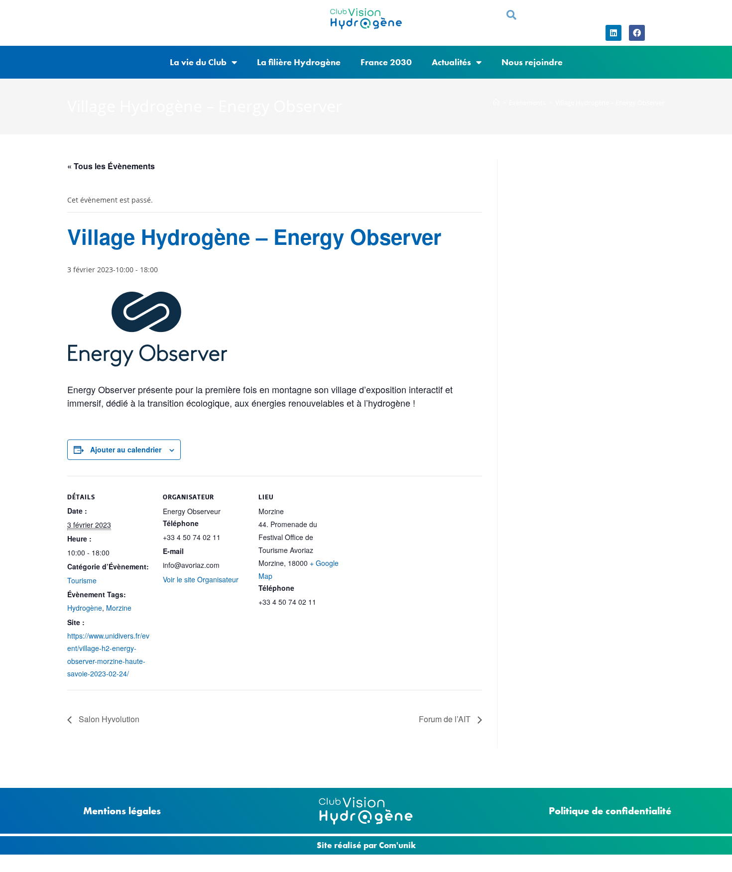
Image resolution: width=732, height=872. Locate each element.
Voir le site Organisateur (201, 579)
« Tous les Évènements (111, 166)
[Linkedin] (613, 33)
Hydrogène (84, 608)
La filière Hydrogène (299, 62)
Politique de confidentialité (610, 810)
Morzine (118, 608)
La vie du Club (198, 62)
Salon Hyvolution (108, 719)
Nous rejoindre (532, 62)
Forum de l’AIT (446, 719)
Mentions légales (122, 810)
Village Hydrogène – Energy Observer (610, 102)
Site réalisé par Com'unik (366, 845)
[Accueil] (496, 102)
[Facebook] (637, 33)
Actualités (451, 62)
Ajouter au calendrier (125, 449)
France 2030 (386, 62)
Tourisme (82, 580)
